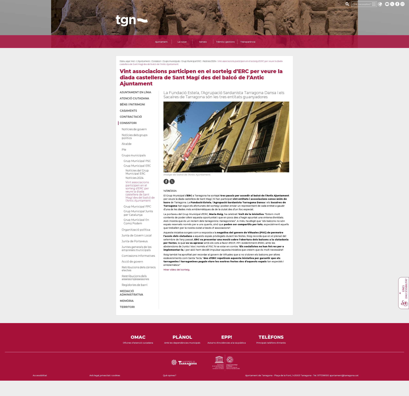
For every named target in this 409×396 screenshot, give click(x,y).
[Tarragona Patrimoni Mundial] (226, 369)
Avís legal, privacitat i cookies (104, 375)
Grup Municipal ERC (191, 61)
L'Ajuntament (143, 61)
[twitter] (392, 4)
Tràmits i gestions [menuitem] (225, 42)
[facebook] (397, 4)
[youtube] (387, 4)
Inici (133, 61)
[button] (380, 4)
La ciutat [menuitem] (182, 42)
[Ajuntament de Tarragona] (132, 24)
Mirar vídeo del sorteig (176, 269)
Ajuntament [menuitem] (161, 42)
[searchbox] (347, 4)
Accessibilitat (40, 375)
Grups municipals (171, 61)
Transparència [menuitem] (247, 42)
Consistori (156, 61)
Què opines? (169, 375)
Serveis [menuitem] (203, 42)
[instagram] (402, 4)
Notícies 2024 (209, 61)
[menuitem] (137, 92)
